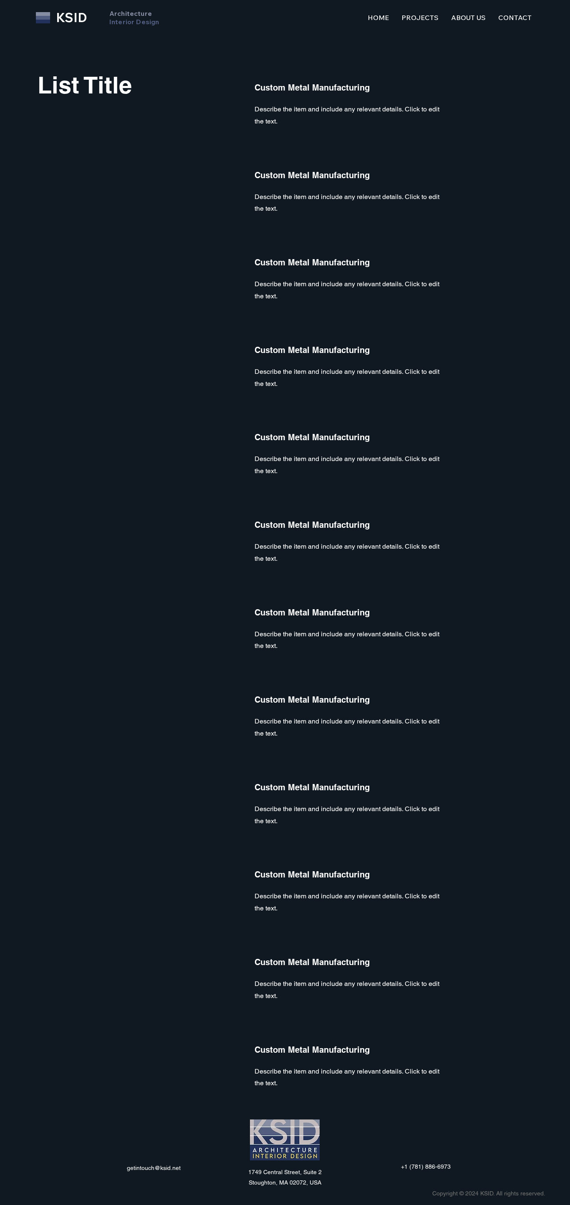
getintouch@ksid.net (154, 1168)
